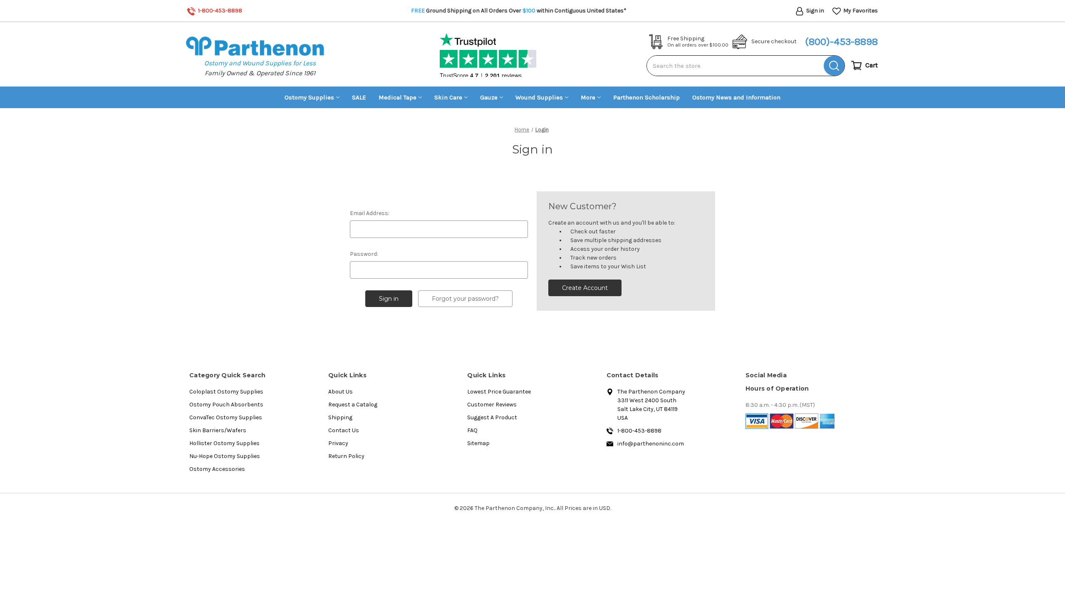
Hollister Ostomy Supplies (224, 443)
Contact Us (343, 430)
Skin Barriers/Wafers (217, 430)
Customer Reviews (492, 404)
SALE (359, 97)
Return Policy (346, 456)
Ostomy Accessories (217, 469)
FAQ (472, 430)
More (588, 97)
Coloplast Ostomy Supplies (226, 391)
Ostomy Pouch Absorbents (226, 404)
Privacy (338, 443)
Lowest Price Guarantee (499, 391)
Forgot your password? (465, 298)
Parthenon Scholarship (646, 97)
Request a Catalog (352, 404)
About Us (340, 391)
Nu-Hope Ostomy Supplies (224, 456)
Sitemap (478, 443)
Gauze (489, 97)
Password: (364, 253)
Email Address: (369, 213)
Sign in (814, 10)
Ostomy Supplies (309, 97)
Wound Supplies (539, 97)
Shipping (340, 417)
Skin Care (448, 97)
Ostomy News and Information (736, 97)
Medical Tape (397, 97)
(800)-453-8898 (841, 41)
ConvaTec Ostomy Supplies (225, 417)
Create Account (585, 288)
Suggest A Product (492, 417)
